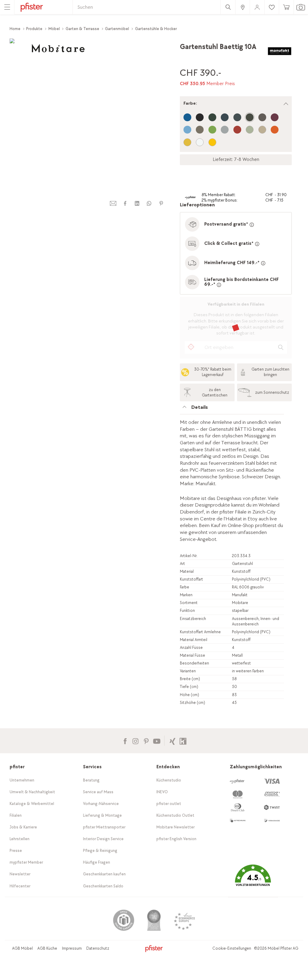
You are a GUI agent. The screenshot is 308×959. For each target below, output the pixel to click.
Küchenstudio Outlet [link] (175, 815)
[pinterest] (161, 203)
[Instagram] (135, 740)
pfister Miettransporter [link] (104, 827)
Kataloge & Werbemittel (32, 803)
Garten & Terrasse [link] (82, 28)
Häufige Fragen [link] (96, 862)
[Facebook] (125, 740)
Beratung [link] (91, 780)
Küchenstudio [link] (168, 780)
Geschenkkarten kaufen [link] (104, 874)
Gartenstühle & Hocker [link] (156, 28)
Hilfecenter (20, 886)
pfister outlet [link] (168, 803)
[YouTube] (156, 740)
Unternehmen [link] (22, 780)
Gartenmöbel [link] (117, 28)
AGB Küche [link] (47, 948)
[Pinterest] (146, 740)
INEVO (162, 791)
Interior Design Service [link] (103, 838)
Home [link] (15, 28)
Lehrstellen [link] (19, 838)
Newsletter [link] (20, 874)
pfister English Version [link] (176, 838)
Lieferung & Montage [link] (102, 815)
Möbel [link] (54, 28)
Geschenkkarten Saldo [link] (103, 886)
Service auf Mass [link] (98, 791)
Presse (16, 850)
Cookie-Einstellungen (231, 948)
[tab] (232, 409)
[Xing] (172, 740)
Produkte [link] (34, 28)
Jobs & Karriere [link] (23, 827)
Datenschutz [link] (97, 948)
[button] (253, 880)
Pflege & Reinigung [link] (100, 850)
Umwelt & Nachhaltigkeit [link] (32, 791)
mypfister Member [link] (26, 862)
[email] (113, 203)
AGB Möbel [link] (22, 948)
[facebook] (125, 203)
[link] (242, 7)
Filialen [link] (16, 815)
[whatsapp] (149, 203)
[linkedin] (137, 203)
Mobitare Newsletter (175, 827)
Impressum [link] (72, 948)
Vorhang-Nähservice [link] (101, 803)
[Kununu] (183, 740)
